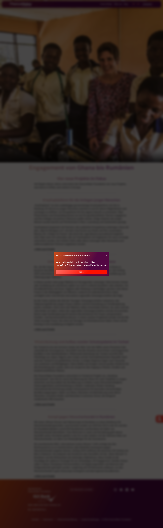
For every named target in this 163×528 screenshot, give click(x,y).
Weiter (81, 272)
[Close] (106, 255)
